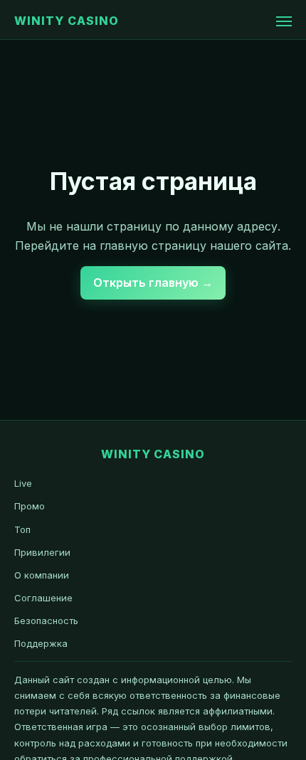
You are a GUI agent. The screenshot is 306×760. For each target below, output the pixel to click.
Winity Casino (66, 21)
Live (23, 483)
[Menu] (284, 21)
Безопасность (46, 620)
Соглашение (43, 597)
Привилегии (42, 552)
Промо (29, 506)
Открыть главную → (153, 282)
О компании (41, 575)
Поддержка (41, 643)
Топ (22, 529)
